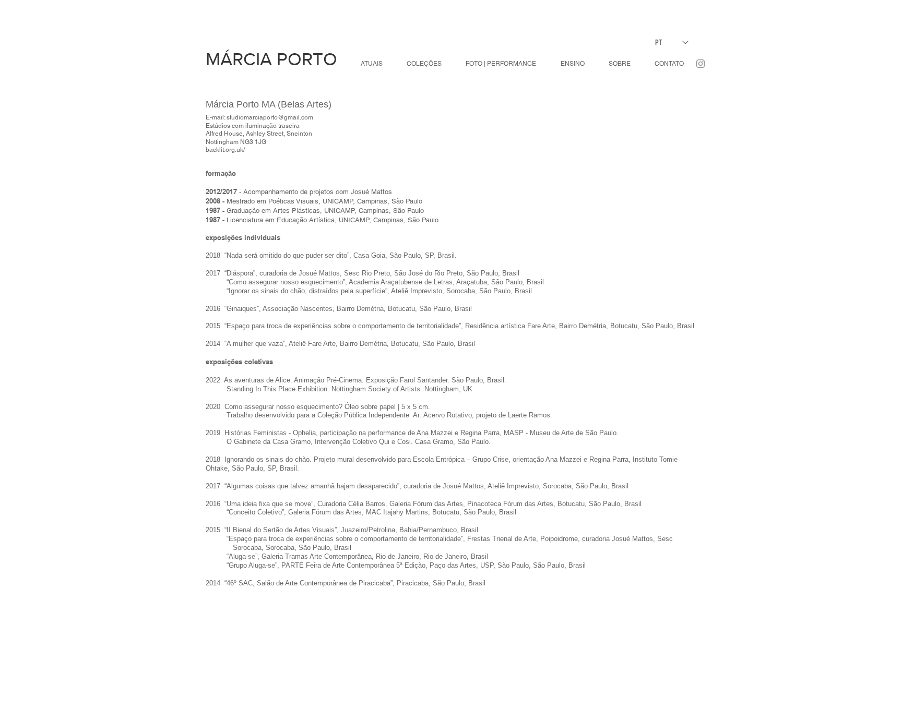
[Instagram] (700, 63)
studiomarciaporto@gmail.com (270, 117)
